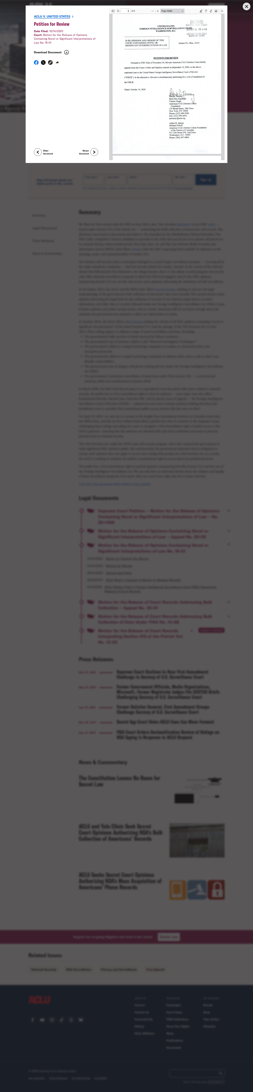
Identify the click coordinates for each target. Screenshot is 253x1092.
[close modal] (246, 6)
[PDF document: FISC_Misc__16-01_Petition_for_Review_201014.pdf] (167, 84)
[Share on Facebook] (36, 63)
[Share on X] (43, 63)
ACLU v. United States (52, 16)
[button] (50, 63)
